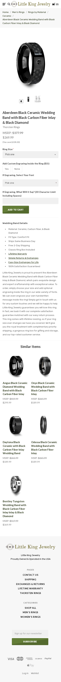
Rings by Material (37, 12)
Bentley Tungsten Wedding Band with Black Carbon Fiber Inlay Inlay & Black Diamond (14, 509)
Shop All (30, 608)
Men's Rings (18, 12)
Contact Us (30, 575)
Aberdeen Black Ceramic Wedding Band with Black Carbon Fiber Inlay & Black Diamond (29, 21)
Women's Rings (30, 617)
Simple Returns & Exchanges (23, 258)
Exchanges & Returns (30, 584)
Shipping (30, 579)
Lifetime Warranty (17, 253)
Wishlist (35, 673)
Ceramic (7, 16)
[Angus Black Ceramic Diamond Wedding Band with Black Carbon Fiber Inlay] (16, 365)
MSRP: (7, 133)
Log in (25, 673)
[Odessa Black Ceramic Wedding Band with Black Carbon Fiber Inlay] (44, 424)
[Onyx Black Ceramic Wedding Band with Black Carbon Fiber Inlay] (44, 365)
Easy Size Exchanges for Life (23, 262)
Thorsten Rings (11, 127)
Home (6, 12)
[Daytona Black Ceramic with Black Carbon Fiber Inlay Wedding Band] (16, 424)
